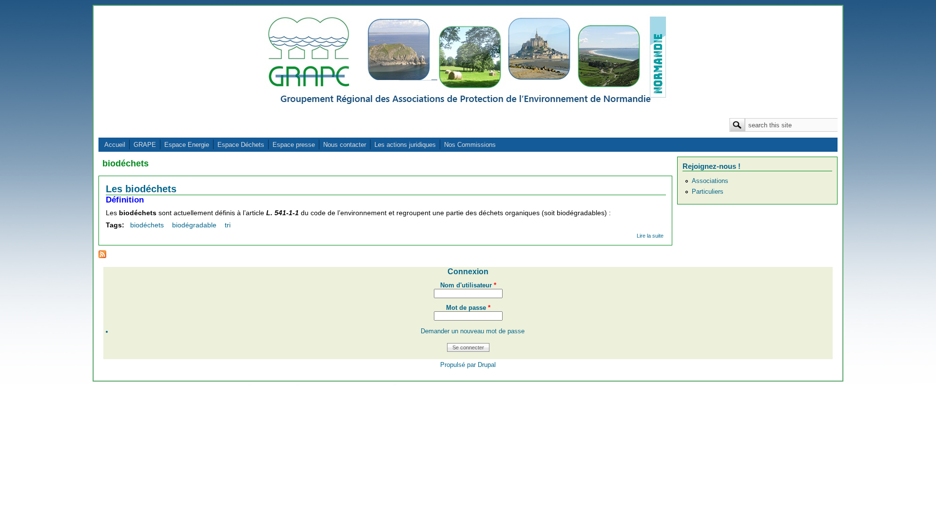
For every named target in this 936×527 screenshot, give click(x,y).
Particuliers (707, 191)
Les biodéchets (141, 188)
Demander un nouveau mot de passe (473, 331)
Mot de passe (468, 307)
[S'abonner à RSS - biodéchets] (102, 256)
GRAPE (145, 144)
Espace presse (294, 144)
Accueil (114, 144)
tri (228, 225)
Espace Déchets (240, 144)
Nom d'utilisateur (468, 285)
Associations (710, 181)
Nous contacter (344, 144)
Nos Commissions (470, 144)
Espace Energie (186, 144)
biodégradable (194, 225)
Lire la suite (650, 236)
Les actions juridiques (405, 144)
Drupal (487, 365)
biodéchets (147, 225)
